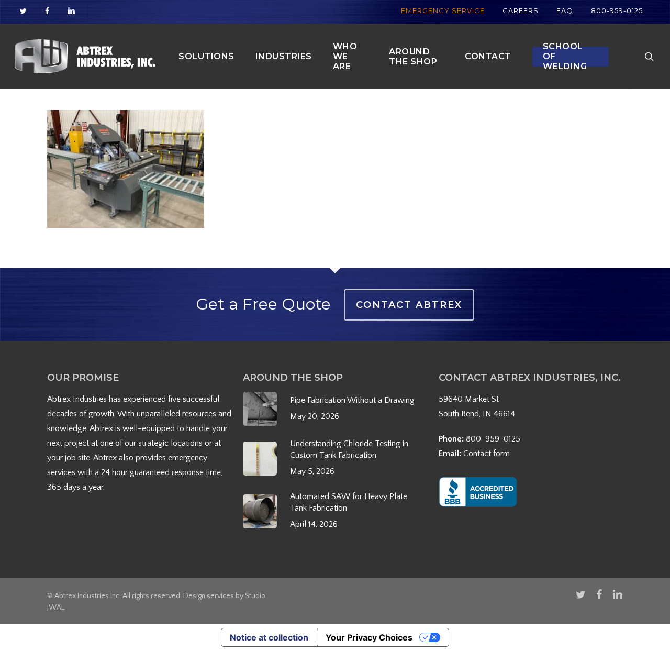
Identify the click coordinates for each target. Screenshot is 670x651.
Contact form (486, 453)
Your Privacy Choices (369, 637)
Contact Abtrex (409, 305)
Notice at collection (269, 637)
